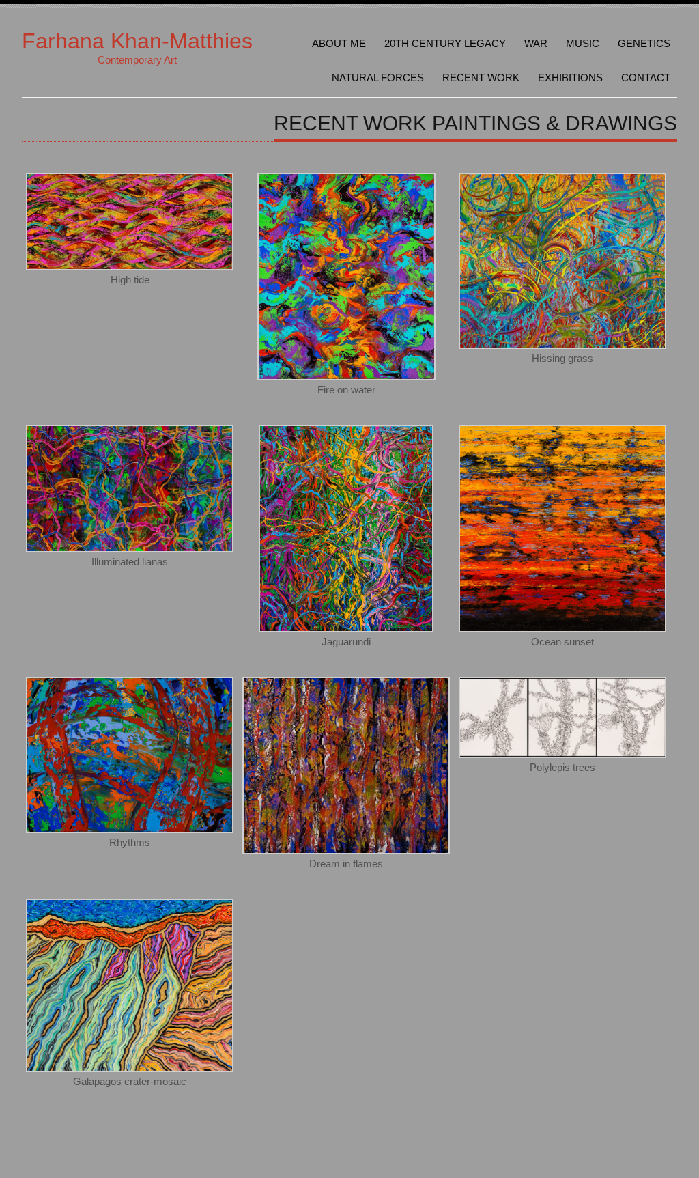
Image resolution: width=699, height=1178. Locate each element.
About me (339, 43)
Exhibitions (570, 77)
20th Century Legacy (445, 43)
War (535, 43)
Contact (645, 77)
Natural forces (378, 77)
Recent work (480, 77)
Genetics (644, 43)
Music (582, 43)
